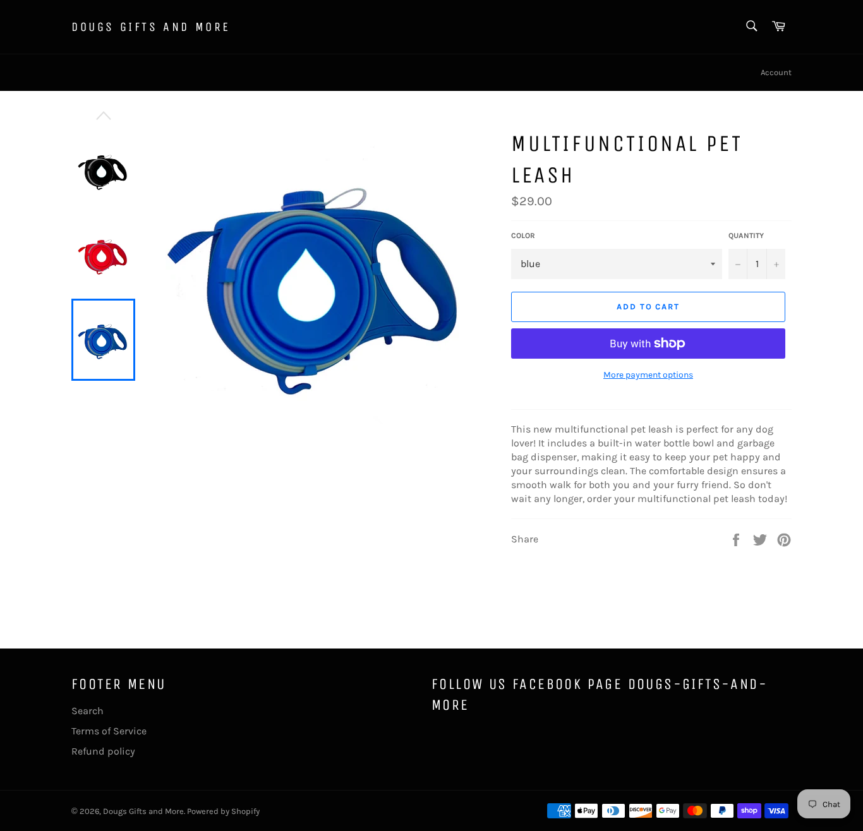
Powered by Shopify (223, 811)
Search (87, 711)
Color (523, 235)
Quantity (746, 235)
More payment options (648, 374)
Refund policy (103, 751)
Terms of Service (109, 731)
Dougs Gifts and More (151, 27)
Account (776, 72)
